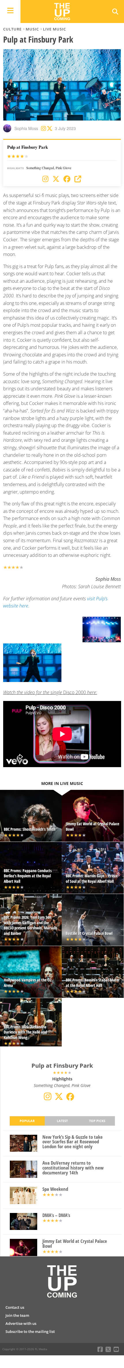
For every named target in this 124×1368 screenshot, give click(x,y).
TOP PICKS (97, 1121)
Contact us (14, 1307)
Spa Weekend (55, 1189)
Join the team (17, 1315)
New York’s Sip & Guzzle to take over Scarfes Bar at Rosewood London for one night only (72, 1142)
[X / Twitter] (55, 179)
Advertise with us (20, 1323)
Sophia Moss (26, 128)
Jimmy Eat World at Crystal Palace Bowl (74, 1244)
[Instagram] (45, 179)
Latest (62, 1121)
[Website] (77, 179)
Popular (27, 1121)
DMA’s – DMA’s (56, 1215)
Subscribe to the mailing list (30, 1331)
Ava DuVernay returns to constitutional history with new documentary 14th (73, 1168)
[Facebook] (66, 179)
